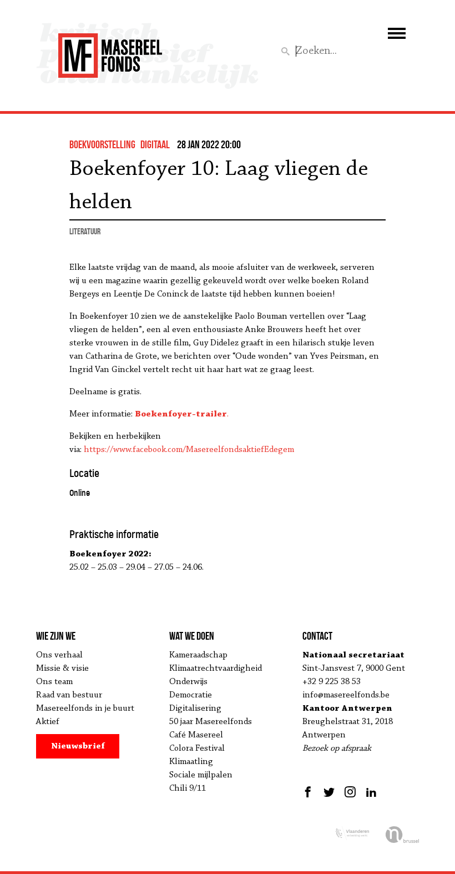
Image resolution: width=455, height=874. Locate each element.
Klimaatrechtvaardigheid (215, 668)
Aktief (47, 721)
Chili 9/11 (187, 788)
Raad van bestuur (69, 695)
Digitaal (155, 144)
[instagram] (350, 791)
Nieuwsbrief (78, 746)
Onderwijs (188, 681)
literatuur (84, 231)
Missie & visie (62, 668)
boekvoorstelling (102, 144)
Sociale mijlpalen (200, 775)
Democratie (190, 695)
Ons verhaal (59, 655)
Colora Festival (197, 748)
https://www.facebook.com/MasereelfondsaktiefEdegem (189, 449)
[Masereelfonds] (110, 50)
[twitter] (329, 791)
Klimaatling (191, 761)
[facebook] (309, 791)
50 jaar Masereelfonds (210, 721)
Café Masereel (196, 735)
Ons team (54, 681)
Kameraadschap (198, 655)
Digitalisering (195, 708)
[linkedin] (371, 791)
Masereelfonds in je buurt (85, 708)
